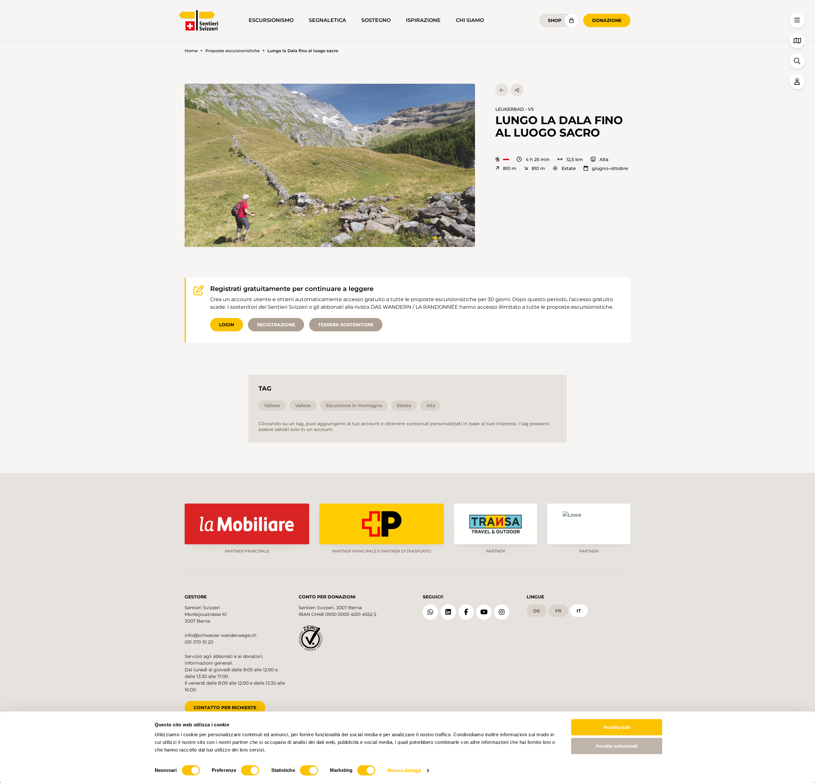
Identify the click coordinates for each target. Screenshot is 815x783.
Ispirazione (423, 20)
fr (558, 611)
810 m (509, 168)
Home (191, 50)
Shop (554, 20)
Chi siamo (470, 20)
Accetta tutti (616, 727)
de (536, 611)
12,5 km (574, 159)
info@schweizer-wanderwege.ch (220, 635)
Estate (569, 168)
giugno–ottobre (610, 168)
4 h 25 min (538, 159)
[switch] (250, 770)
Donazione (606, 20)
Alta (603, 159)
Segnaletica (327, 20)
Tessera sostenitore (345, 325)
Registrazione (276, 325)
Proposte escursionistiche (232, 50)
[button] (330, 165)
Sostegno (376, 20)
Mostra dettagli (404, 770)
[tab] (435, 237)
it (579, 611)
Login (226, 325)
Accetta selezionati (617, 746)
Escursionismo (271, 20)
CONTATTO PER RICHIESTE (225, 707)
